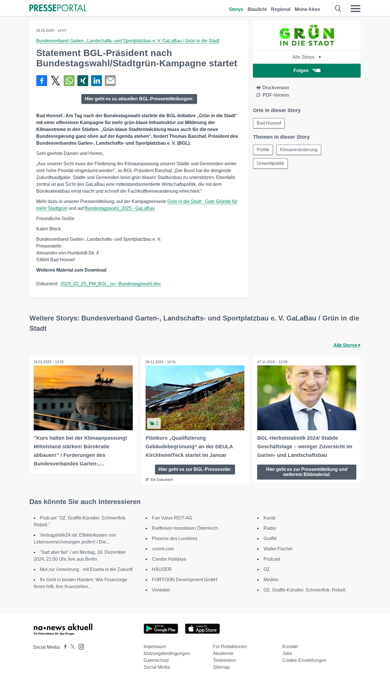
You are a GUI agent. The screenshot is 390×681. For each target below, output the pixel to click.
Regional (280, 9)
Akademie (223, 653)
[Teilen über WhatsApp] (69, 80)
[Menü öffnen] (355, 9)
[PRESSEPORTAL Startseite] (58, 8)
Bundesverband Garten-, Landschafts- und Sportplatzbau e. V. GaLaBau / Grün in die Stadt (127, 40)
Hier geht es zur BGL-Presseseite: (195, 469)
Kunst (269, 517)
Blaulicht (257, 9)
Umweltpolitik (270, 163)
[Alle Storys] (306, 45)
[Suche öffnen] (338, 9)
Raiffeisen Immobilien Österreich (185, 528)
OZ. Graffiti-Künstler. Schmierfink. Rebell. (305, 590)
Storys (236, 9)
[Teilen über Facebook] (41, 80)
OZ (267, 569)
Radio (270, 528)
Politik (263, 149)
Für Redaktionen (230, 646)
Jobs (287, 653)
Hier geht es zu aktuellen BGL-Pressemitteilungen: (139, 98)
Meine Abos (307, 9)
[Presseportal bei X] (71, 647)
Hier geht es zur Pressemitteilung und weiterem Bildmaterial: (306, 472)
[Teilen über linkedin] (96, 80)
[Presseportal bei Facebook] (64, 647)
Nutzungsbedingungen (167, 653)
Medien (271, 579)
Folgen (301, 70)
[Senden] (110, 80)
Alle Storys (303, 57)
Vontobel (161, 590)
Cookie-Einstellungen (304, 660)
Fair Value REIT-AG (172, 517)
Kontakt (290, 646)
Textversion (224, 660)
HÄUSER (162, 569)
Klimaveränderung (298, 149)
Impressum (155, 646)
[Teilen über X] (55, 80)
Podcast (272, 559)
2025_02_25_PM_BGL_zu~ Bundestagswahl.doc (111, 283)
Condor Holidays (169, 559)
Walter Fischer (278, 548)
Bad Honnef (269, 123)
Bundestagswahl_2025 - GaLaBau (120, 208)
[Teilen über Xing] (82, 80)
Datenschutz (156, 660)
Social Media (157, 667)
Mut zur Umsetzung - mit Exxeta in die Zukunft (86, 569)
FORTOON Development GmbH (184, 579)
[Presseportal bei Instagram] (79, 646)
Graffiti (270, 538)
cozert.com (163, 548)
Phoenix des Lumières (174, 538)
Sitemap (221, 667)
